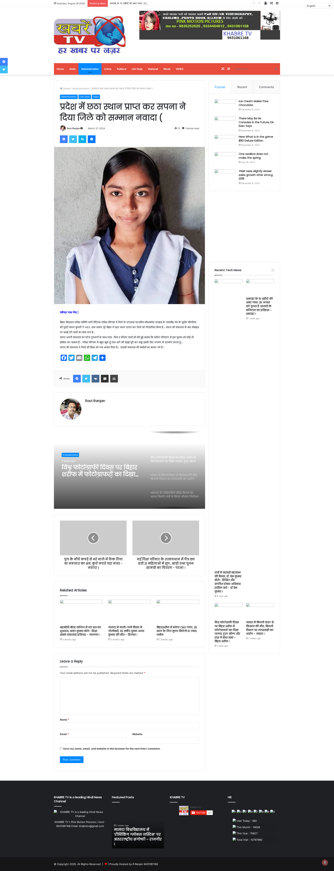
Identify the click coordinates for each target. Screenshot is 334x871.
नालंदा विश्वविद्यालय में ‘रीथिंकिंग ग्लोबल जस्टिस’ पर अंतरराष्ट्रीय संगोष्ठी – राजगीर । (138, 837)
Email (64, 734)
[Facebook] (64, 139)
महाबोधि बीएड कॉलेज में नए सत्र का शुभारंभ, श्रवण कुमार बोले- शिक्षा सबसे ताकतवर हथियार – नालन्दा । (80, 631)
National (153, 68)
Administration (90, 68)
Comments (266, 87)
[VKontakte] (95, 378)
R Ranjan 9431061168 (145, 864)
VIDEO (179, 68)
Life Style (137, 68)
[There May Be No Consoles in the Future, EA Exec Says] (225, 124)
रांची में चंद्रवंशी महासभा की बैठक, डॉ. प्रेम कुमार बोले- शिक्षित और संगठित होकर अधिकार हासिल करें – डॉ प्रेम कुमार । (228, 582)
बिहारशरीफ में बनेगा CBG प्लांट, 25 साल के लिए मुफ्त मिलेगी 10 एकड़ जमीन (177, 631)
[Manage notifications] (325, 862)
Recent (242, 87)
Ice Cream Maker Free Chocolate (253, 103)
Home (60, 68)
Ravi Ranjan (73, 128)
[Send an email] (81, 128)
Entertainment (70, 454)
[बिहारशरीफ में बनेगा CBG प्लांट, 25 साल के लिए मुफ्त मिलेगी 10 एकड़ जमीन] (178, 612)
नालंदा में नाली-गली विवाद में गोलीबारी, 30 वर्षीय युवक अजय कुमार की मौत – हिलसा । (126, 631)
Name (64, 719)
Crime (108, 68)
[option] (129, 470)
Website (137, 734)
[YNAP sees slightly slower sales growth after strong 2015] (225, 176)
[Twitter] (73, 139)
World (166, 68)
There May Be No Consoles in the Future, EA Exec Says (256, 122)
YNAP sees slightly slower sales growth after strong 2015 (256, 175)
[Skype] (82, 139)
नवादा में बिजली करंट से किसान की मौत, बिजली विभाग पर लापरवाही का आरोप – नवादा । (260, 628)
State (72, 68)
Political (121, 68)
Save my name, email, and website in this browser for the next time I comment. (111, 748)
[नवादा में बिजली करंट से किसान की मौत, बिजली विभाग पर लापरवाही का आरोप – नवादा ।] (260, 611)
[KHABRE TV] (89, 35)
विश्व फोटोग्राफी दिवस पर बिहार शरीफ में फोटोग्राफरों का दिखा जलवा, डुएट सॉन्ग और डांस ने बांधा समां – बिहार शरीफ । (99, 471)
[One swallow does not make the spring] (225, 159)
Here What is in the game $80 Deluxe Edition (256, 138)
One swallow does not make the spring (253, 156)
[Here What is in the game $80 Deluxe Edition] (225, 142)
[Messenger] (91, 139)
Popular (220, 87)
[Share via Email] (105, 378)
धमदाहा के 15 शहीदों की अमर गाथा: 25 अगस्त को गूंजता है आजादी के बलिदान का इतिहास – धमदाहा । (157, 3)
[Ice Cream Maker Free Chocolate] (225, 106)
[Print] (114, 378)
